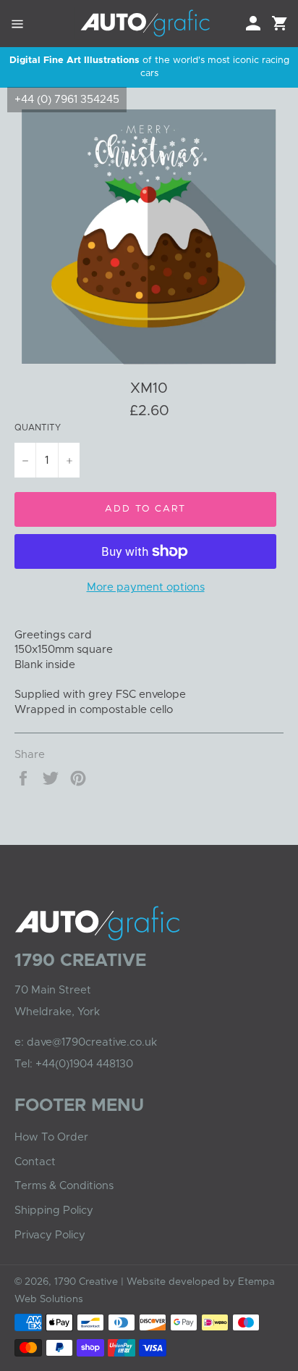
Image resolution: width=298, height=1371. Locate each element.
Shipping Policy (53, 1210)
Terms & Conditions (64, 1185)
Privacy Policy (49, 1235)
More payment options (146, 587)
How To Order (51, 1137)
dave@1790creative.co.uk (92, 1042)
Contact (35, 1162)
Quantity (37, 427)
